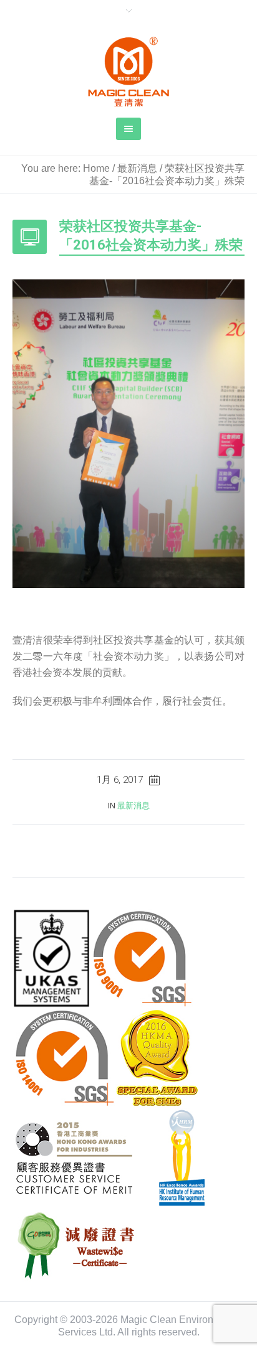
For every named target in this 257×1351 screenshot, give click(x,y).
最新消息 (137, 168)
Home (96, 168)
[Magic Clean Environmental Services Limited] (128, 71)
